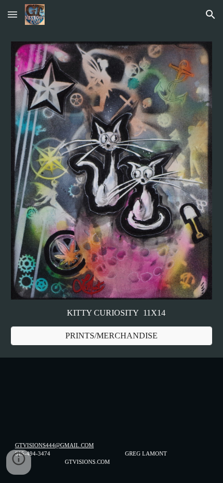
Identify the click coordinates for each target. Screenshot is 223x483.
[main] (112, 313)
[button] (12, 14)
